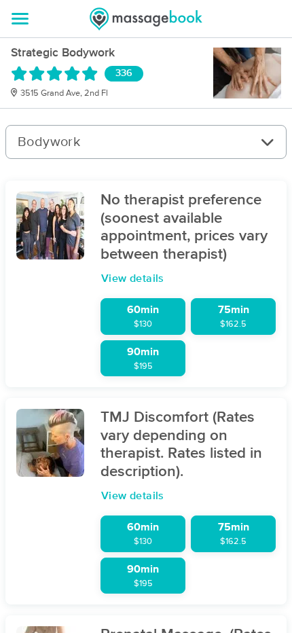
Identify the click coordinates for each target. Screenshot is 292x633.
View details (132, 278)
